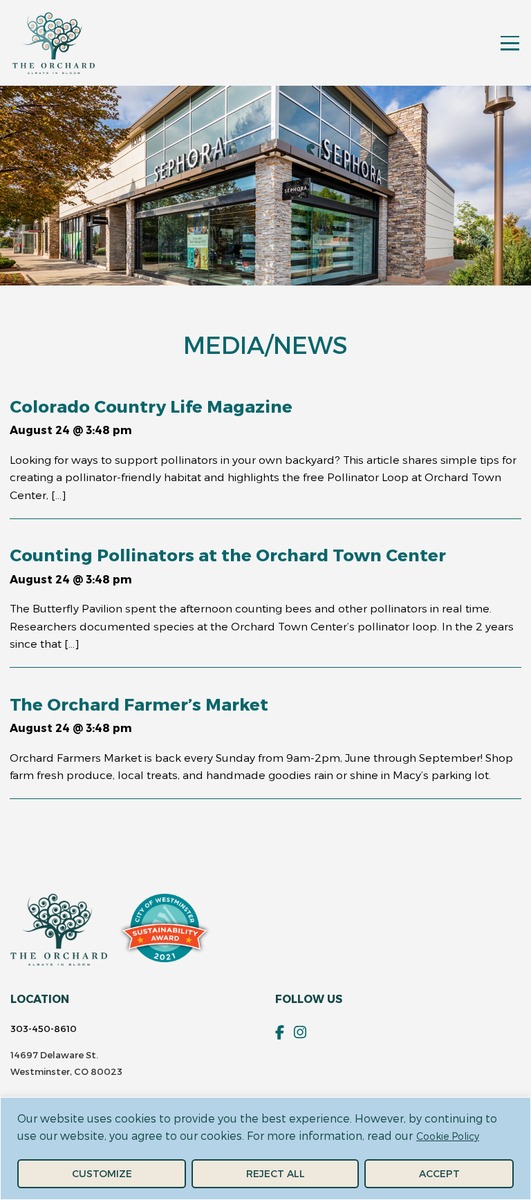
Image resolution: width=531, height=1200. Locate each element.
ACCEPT (439, 1173)
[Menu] (510, 43)
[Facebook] (279, 1032)
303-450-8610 (43, 1028)
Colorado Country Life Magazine (151, 405)
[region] (265, 1148)
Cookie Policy (447, 1136)
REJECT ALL (275, 1173)
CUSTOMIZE (102, 1173)
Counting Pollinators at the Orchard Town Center (228, 554)
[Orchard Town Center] (53, 43)
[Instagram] (300, 1032)
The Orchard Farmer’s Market (139, 703)
